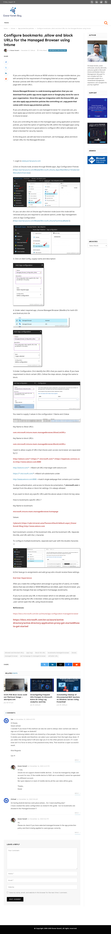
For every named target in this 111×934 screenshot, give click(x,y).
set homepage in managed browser (33, 656)
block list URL (40, 653)
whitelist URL (53, 656)
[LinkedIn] (6, 73)
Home (6, 23)
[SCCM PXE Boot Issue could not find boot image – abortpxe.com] (15, 685)
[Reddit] (6, 79)
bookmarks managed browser (58, 653)
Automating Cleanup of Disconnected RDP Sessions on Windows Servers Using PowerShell (68, 698)
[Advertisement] (68, 12)
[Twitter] (6, 67)
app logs (29, 653)
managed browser (11, 656)
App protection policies (57, 50)
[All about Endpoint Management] (12, 12)
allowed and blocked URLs (14, 653)
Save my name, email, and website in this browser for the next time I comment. (38, 893)
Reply (77, 760)
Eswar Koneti (15, 50)
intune (74, 653)
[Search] (106, 22)
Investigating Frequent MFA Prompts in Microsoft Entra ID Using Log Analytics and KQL (41, 698)
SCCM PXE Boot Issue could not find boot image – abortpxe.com (15, 697)
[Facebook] (6, 62)
